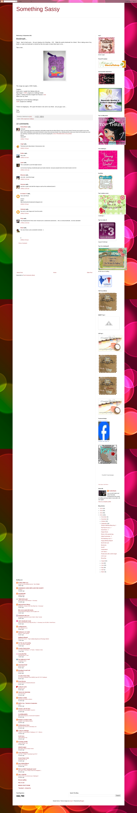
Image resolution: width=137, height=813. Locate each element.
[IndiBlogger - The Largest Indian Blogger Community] (105, 286)
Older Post (89, 272)
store (44, 94)
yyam (22, 162)
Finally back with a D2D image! (109, 553)
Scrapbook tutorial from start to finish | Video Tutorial (30, 617)
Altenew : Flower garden (23, 633)
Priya (22, 218)
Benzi (22, 227)
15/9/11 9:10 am (25, 157)
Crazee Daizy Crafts (23, 758)
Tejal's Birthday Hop (22, 737)
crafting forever (22, 626)
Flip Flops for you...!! (106, 527)
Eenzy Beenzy (22, 681)
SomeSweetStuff (22, 665)
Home (54, 272)
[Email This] (36, 117)
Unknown (23, 209)
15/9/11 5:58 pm (25, 213)
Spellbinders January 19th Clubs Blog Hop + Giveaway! (30, 606)
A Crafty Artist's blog (23, 675)
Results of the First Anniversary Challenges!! (28, 776)
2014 (101, 508)
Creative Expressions (24, 648)
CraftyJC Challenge (23, 730)
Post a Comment (23, 243)
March (103, 572)
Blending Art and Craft (24, 670)
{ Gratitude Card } (22, 660)
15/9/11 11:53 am (25, 188)
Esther (22, 153)
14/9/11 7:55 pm (25, 139)
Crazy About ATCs (23, 752)
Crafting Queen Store (23, 725)
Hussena (23, 184)
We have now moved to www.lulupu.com (27, 726)
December (104, 517)
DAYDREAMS (22, 593)
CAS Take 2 (104, 551)
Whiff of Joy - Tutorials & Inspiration (27, 703)
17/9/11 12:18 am (25, 222)
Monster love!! (21, 688)
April (102, 569)
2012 (101, 513)
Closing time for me (22, 759)
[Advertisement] (54, 258)
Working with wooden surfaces (25, 699)
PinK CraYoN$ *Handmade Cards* (27, 769)
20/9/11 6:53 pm (25, 240)
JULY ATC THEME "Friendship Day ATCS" (27, 754)
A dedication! (104, 549)
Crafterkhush (112, 491)
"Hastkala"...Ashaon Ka (24, 788)
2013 (101, 510)
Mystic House (21, 666)
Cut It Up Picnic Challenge (24, 644)
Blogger (82, 801)
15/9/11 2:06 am (25, 148)
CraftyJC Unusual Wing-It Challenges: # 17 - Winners (30, 732)
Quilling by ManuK (23, 637)
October (103, 521)
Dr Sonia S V (24, 193)
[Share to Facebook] (41, 117)
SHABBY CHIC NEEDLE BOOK (25, 721)
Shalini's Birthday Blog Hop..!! (108, 525)
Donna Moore (24, 127)
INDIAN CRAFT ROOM (24, 785)
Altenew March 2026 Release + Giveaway (27, 600)
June (102, 565)
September (104, 523)
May (102, 567)
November (104, 519)
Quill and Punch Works (24, 604)
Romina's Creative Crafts (25, 719)
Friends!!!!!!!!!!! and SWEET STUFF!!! (26, 710)
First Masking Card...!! (106, 538)
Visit (103, 484)
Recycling (103, 558)
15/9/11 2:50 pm (25, 204)
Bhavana (23, 175)
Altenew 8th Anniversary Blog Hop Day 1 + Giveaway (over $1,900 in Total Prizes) (36, 622)
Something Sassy (38, 9)
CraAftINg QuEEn (22, 714)
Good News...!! (104, 529)
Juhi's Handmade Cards (24, 621)
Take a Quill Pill (22, 774)
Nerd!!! (102, 547)
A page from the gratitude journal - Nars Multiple (29, 584)
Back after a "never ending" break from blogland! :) (29, 770)
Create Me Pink (22, 654)
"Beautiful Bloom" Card (23, 655)
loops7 (71, 801)
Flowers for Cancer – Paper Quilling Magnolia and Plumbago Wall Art (33, 638)
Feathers (20, 589)
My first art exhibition (23, 765)
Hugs (19, 704)
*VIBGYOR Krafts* (23, 599)
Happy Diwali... (105, 532)
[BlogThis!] (38, 117)
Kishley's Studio (22, 697)
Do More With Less (23, 582)
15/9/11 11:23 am (25, 179)
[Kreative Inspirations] (104, 439)
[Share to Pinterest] (43, 117)
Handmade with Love (23, 615)
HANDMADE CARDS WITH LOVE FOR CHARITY (31, 588)
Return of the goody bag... (107, 534)
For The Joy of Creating (24, 643)
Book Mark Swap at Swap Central (25, 748)
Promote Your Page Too (103, 441)
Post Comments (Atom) (29, 275)
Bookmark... (104, 545)
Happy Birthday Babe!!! (107, 540)
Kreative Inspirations (103, 420)
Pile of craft (21, 782)
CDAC (25, 93)
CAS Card (103, 556)
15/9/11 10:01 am (25, 170)
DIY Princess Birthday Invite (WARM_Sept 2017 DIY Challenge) (32, 677)
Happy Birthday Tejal (23, 743)
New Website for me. (23, 628)
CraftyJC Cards (22, 687)
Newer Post (20, 272)
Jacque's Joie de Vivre (24, 708)
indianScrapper (22, 747)
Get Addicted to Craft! (24, 659)
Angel (22, 144)
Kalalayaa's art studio (24, 632)
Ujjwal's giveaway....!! (106, 536)
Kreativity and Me (23, 741)
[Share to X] (39, 117)
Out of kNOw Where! (23, 763)
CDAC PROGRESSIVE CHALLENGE (62, 133)
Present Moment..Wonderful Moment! (26, 682)
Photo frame (21, 671)
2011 (101, 515)
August (103, 561)
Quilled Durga (21, 595)
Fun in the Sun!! (21, 693)
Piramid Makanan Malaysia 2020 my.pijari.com (28, 611)
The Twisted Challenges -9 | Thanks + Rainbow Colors (30, 649)
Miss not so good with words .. (26, 610)
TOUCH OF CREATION (24, 692)
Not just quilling (22, 780)
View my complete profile (104, 501)
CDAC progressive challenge (27, 118)
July (102, 563)
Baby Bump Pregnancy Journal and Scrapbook (29, 715)
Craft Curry (21, 736)
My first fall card (105, 543)
